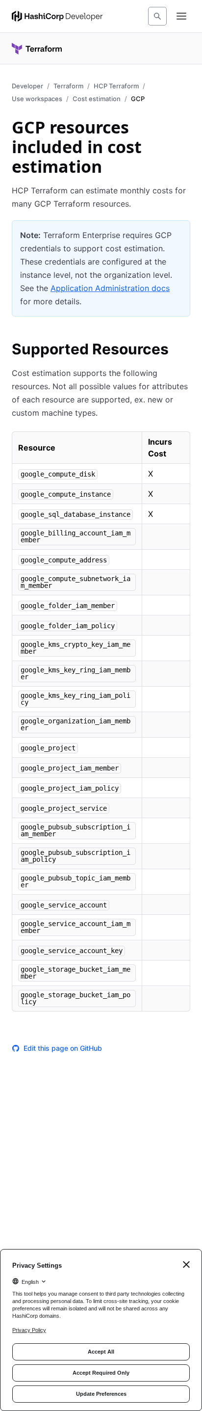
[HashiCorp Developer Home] (57, 16)
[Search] (157, 16)
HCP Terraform (116, 86)
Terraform (68, 86)
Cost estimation (97, 99)
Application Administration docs (110, 288)
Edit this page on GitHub (63, 1048)
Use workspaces (37, 99)
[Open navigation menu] (181, 16)
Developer (27, 86)
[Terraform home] (37, 48)
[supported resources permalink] (178, 350)
